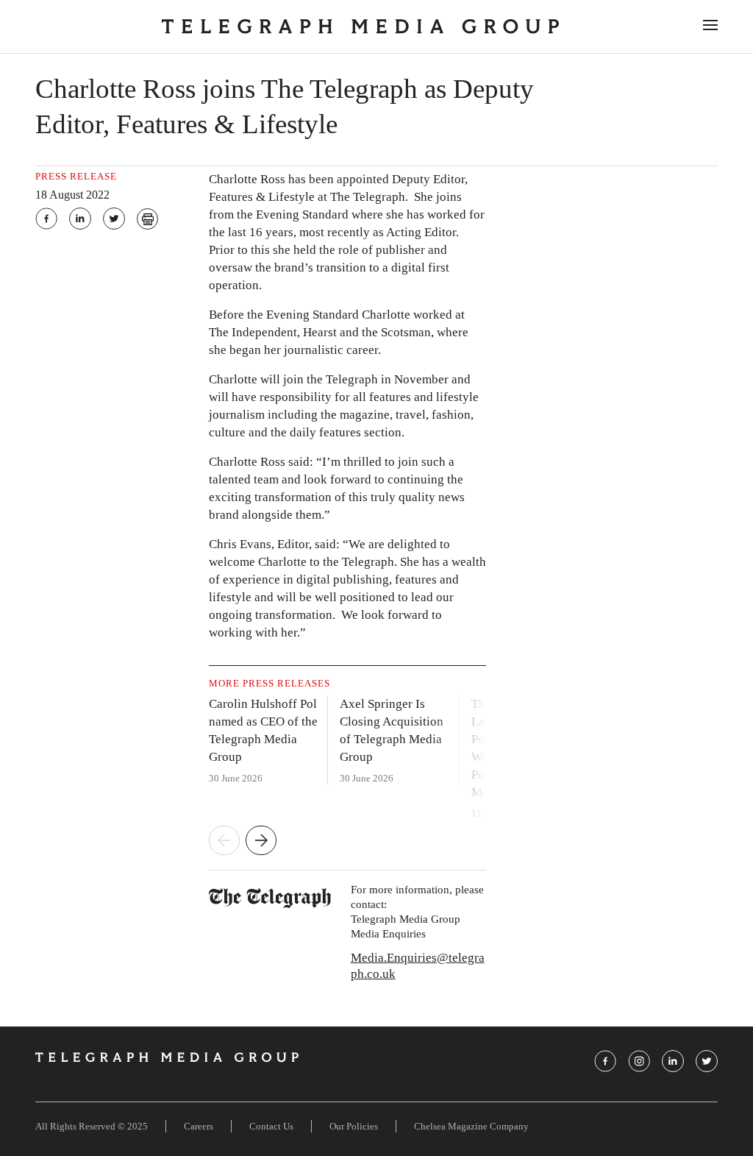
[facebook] (46, 219)
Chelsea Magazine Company (471, 1126)
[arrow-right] (261, 842)
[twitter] (114, 219)
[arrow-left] (224, 842)
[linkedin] (80, 219)
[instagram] (639, 1061)
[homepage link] (360, 26)
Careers (198, 1126)
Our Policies (353, 1126)
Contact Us (271, 1126)
